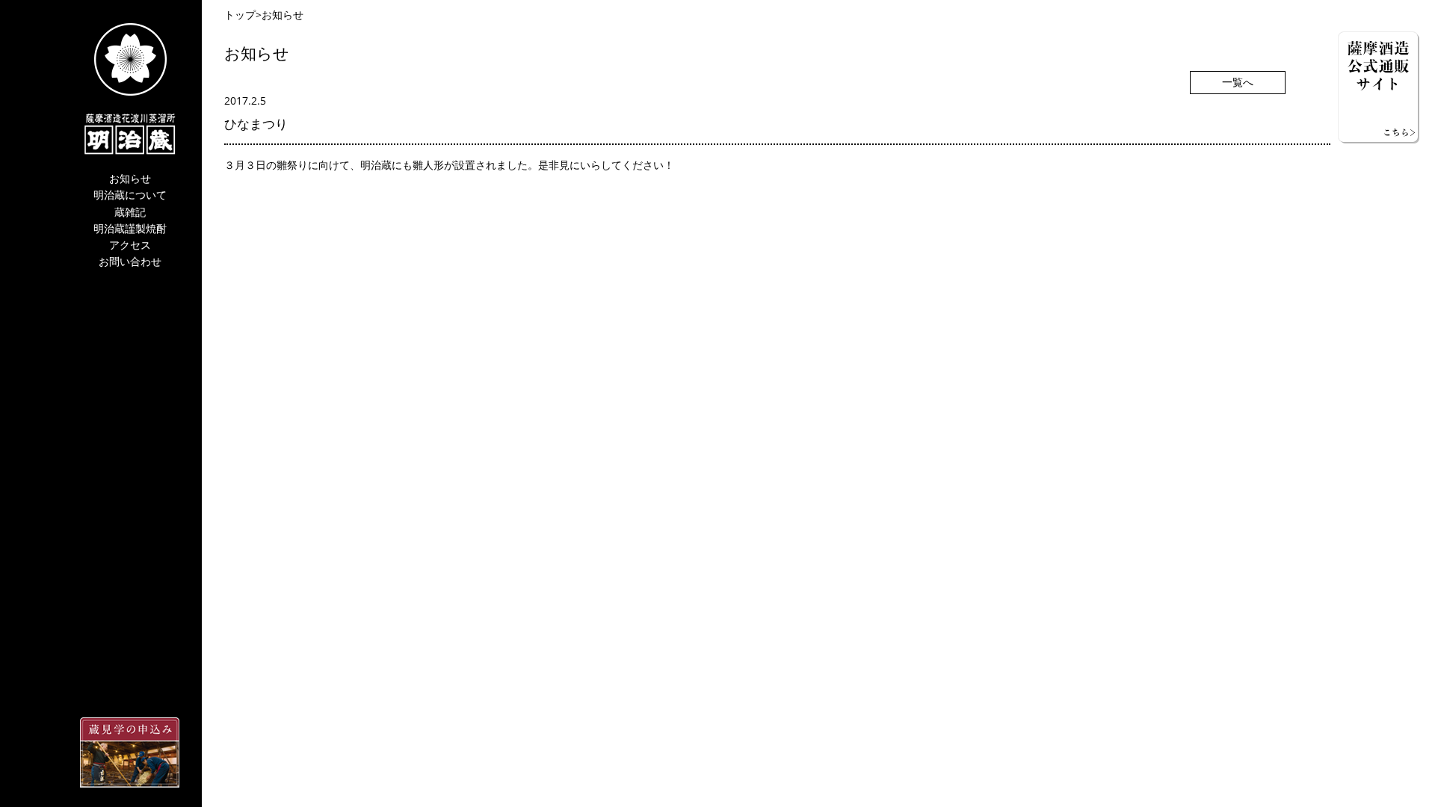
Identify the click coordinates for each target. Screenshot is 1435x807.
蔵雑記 (130, 212)
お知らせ (130, 179)
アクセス (130, 245)
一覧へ (1237, 82)
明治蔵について (130, 195)
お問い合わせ (130, 262)
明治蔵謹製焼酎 (130, 229)
